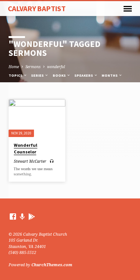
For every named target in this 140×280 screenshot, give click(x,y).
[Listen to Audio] (52, 161)
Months (110, 75)
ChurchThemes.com (51, 264)
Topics (16, 75)
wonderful (56, 66)
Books (59, 75)
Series (37, 75)
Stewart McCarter (30, 161)
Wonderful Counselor (25, 148)
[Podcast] (22, 216)
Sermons (33, 66)
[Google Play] (32, 216)
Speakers (84, 75)
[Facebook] (13, 216)
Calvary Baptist (37, 8)
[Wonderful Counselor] (37, 118)
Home (14, 66)
